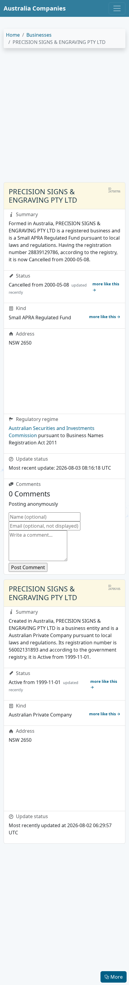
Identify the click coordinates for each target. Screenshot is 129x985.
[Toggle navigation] (117, 8)
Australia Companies (35, 8)
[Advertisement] (64, 117)
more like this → (105, 286)
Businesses (39, 35)
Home (13, 35)
